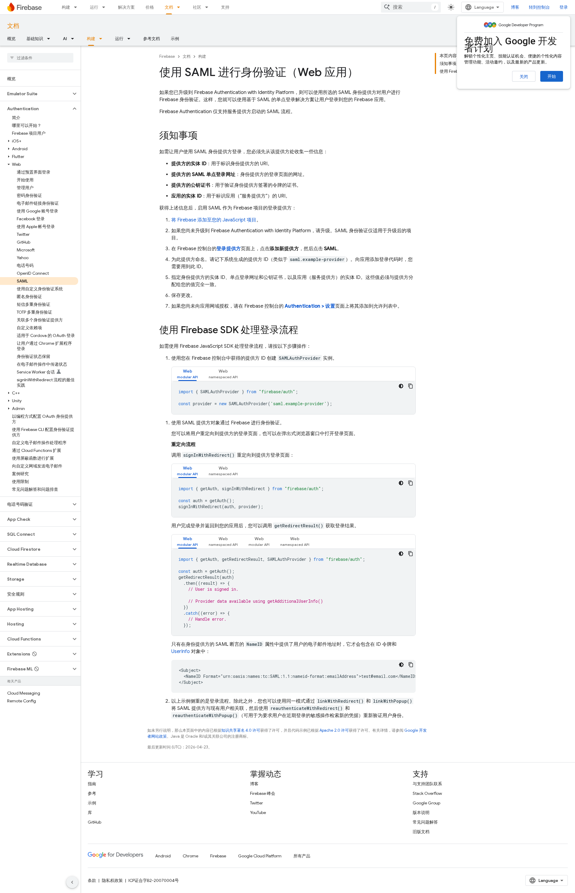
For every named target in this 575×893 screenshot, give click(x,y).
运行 (94, 7)
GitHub (94, 822)
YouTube (258, 812)
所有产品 (301, 856)
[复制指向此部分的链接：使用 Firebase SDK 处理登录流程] (304, 330)
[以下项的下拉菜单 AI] (74, 38)
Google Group (426, 803)
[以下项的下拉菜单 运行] (105, 7)
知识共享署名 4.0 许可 (240, 730)
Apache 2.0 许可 (334, 730)
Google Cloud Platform (260, 856)
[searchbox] (40, 58)
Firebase (167, 56)
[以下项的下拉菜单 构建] (77, 7)
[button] (35, 94)
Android (163, 856)
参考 (92, 793)
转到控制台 (539, 7)
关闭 (524, 76)
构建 (66, 7)
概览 (11, 38)
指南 (92, 783)
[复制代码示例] (410, 386)
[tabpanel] (293, 397)
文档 (169, 7)
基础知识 (34, 38)
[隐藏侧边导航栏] (72, 882)
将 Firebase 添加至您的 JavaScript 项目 (213, 220)
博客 (515, 7)
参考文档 (151, 38)
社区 (197, 7)
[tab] (187, 374)
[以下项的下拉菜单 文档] (180, 7)
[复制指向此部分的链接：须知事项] (204, 136)
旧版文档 (421, 831)
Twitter (256, 803)
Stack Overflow (427, 793)
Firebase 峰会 (262, 793)
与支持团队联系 (427, 783)
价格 (150, 7)
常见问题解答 (425, 822)
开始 (551, 76)
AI (65, 38)
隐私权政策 (112, 880)
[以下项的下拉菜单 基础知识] (50, 38)
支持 (225, 7)
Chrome (190, 856)
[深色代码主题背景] (401, 386)
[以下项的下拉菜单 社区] (208, 7)
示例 (175, 38)
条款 (92, 880)
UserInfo (180, 651)
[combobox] (411, 7)
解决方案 (126, 7)
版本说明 (421, 812)
